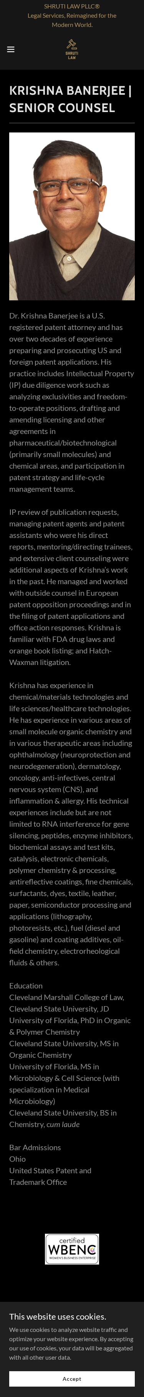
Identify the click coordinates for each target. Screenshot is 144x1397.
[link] (71, 49)
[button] (13, 49)
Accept (72, 1378)
